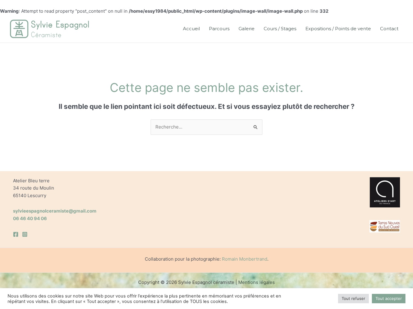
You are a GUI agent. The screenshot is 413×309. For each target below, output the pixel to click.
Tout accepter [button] (389, 298)
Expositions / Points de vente (338, 28)
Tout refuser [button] (353, 298)
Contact (389, 28)
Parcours (219, 28)
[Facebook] (15, 234)
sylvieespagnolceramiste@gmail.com (54, 211)
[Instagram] (25, 234)
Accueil (191, 28)
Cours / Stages (280, 28)
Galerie (247, 28)
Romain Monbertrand (244, 259)
